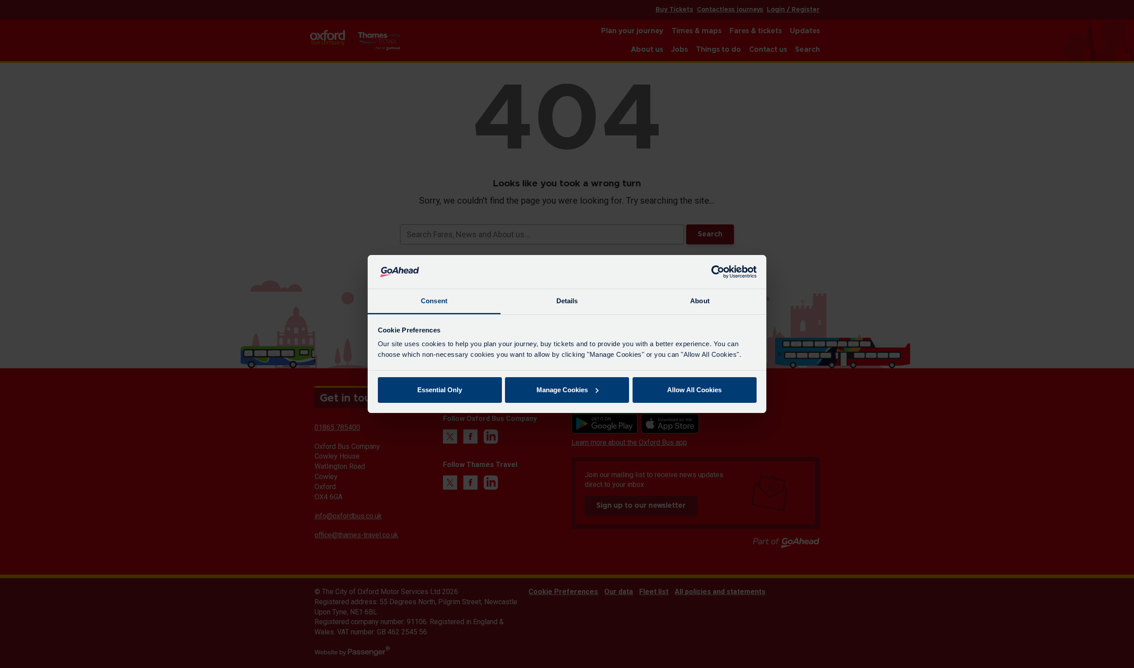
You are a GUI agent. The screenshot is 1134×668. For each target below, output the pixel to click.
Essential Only (439, 390)
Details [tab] (567, 301)
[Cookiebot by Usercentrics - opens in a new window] (718, 271)
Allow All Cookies (694, 390)
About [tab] (700, 301)
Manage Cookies (562, 390)
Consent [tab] (434, 301)
